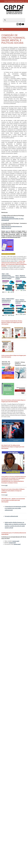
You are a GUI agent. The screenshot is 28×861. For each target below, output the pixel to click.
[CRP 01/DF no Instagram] (17, 24)
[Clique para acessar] (8, 292)
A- (27, 1)
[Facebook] (20, 24)
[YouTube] (23, 24)
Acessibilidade (11, 1)
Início (6, 1)
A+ (23, 1)
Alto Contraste (18, 1)
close (23, 20)
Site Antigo (25, 2)
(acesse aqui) (15, 541)
